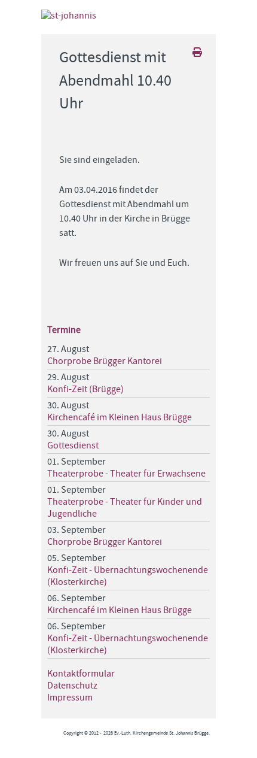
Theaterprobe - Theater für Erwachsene (126, 474)
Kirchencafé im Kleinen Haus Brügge (119, 417)
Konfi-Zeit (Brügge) (85, 389)
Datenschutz (72, 686)
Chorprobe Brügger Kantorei (104, 361)
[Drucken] (198, 53)
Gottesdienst (73, 445)
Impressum (70, 698)
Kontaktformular (81, 674)
